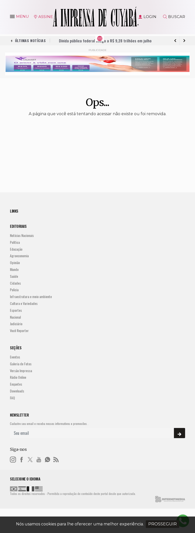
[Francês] (30, 488)
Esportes (16, 310)
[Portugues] (14, 488)
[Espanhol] (22, 488)
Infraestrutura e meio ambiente (31, 297)
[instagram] (13, 458)
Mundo (14, 269)
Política (15, 242)
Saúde (14, 276)
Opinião (15, 263)
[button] (13, 17)
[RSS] (56, 458)
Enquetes (16, 384)
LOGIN (149, 16)
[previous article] (184, 40)
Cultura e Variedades (24, 303)
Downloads (17, 391)
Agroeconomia (19, 256)
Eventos (15, 357)
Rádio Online (18, 377)
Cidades (15, 283)
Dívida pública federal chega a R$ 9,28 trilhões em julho (105, 40)
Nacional (15, 317)
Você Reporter (19, 331)
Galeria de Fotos (20, 364)
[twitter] (30, 458)
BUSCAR (176, 16)
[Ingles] (39, 488)
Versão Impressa (21, 371)
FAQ (12, 398)
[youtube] (39, 458)
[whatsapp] (47, 458)
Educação (16, 249)
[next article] (175, 40)
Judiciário (16, 324)
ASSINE (45, 16)
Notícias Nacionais (22, 235)
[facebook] (22, 458)
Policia (14, 290)
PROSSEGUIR (162, 524)
